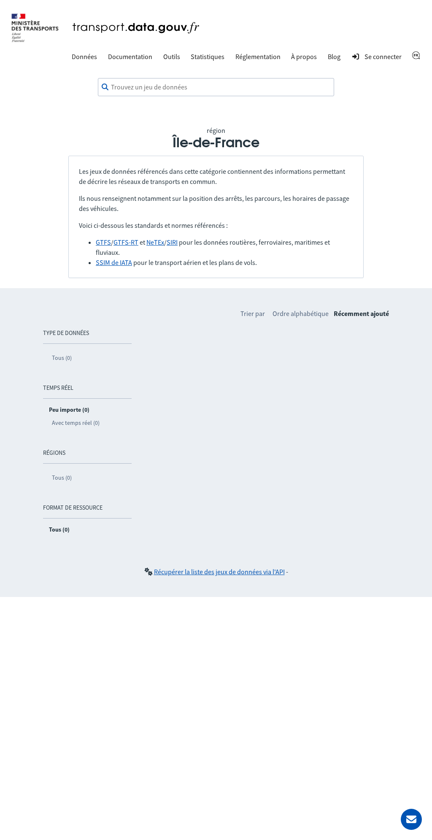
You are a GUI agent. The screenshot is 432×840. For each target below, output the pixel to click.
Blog (334, 56)
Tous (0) (62, 358)
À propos (304, 56)
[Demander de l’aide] (411, 819)
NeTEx (155, 242)
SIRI (172, 242)
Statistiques (207, 56)
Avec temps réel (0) (76, 423)
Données (84, 56)
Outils (171, 56)
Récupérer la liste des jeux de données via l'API (219, 571)
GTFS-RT (125, 242)
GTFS (103, 242)
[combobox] (216, 87)
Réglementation (258, 56)
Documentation (130, 56)
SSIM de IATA (114, 262)
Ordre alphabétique (301, 313)
